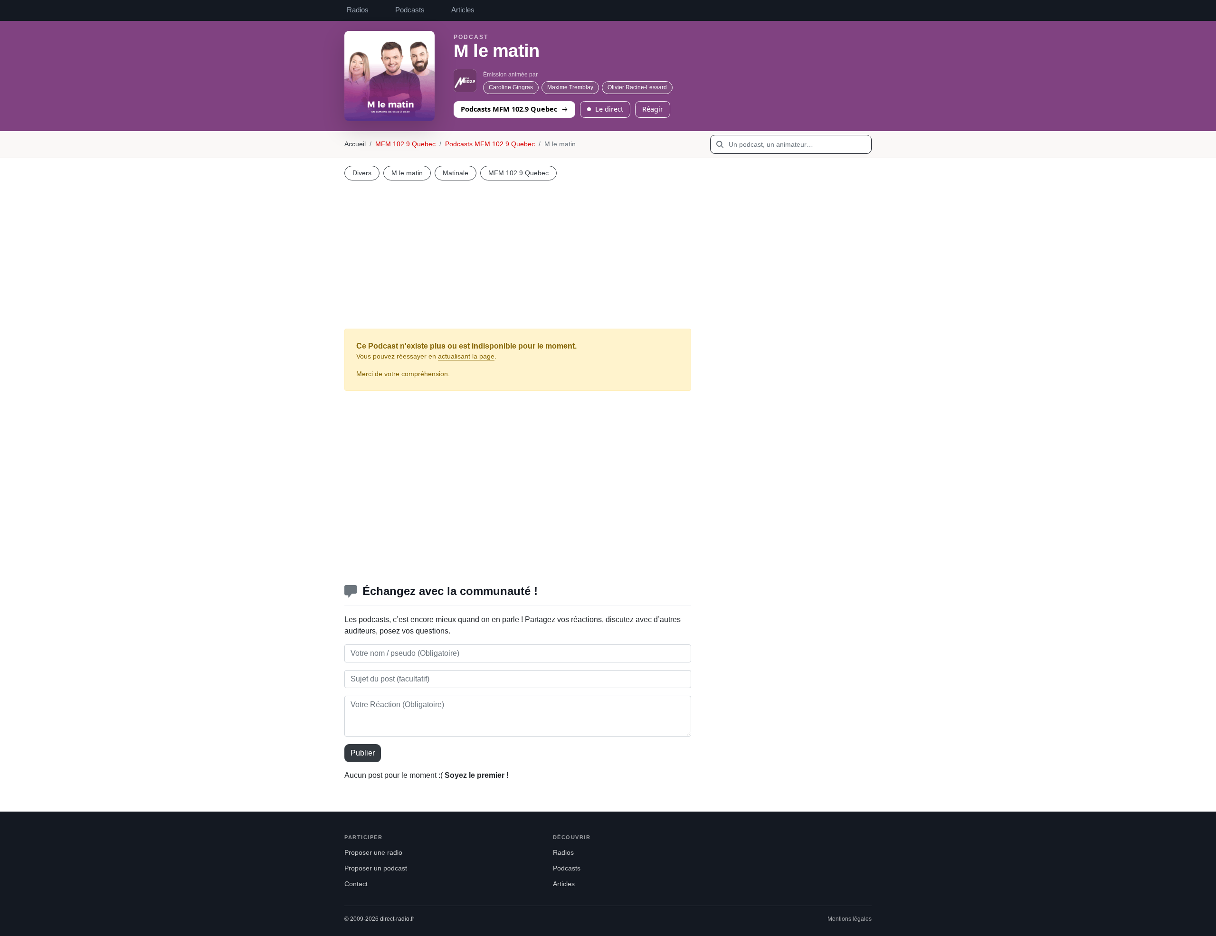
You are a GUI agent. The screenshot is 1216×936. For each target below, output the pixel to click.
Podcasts (410, 10)
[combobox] (791, 144)
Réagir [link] (652, 108)
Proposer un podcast (375, 868)
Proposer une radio (373, 852)
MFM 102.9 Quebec (405, 144)
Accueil (355, 144)
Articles (463, 10)
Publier (363, 753)
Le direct (609, 108)
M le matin (407, 173)
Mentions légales (849, 919)
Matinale (455, 173)
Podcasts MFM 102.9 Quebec (509, 108)
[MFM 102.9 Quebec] (465, 80)
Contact (356, 884)
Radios (358, 10)
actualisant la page (466, 356)
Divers (361, 173)
